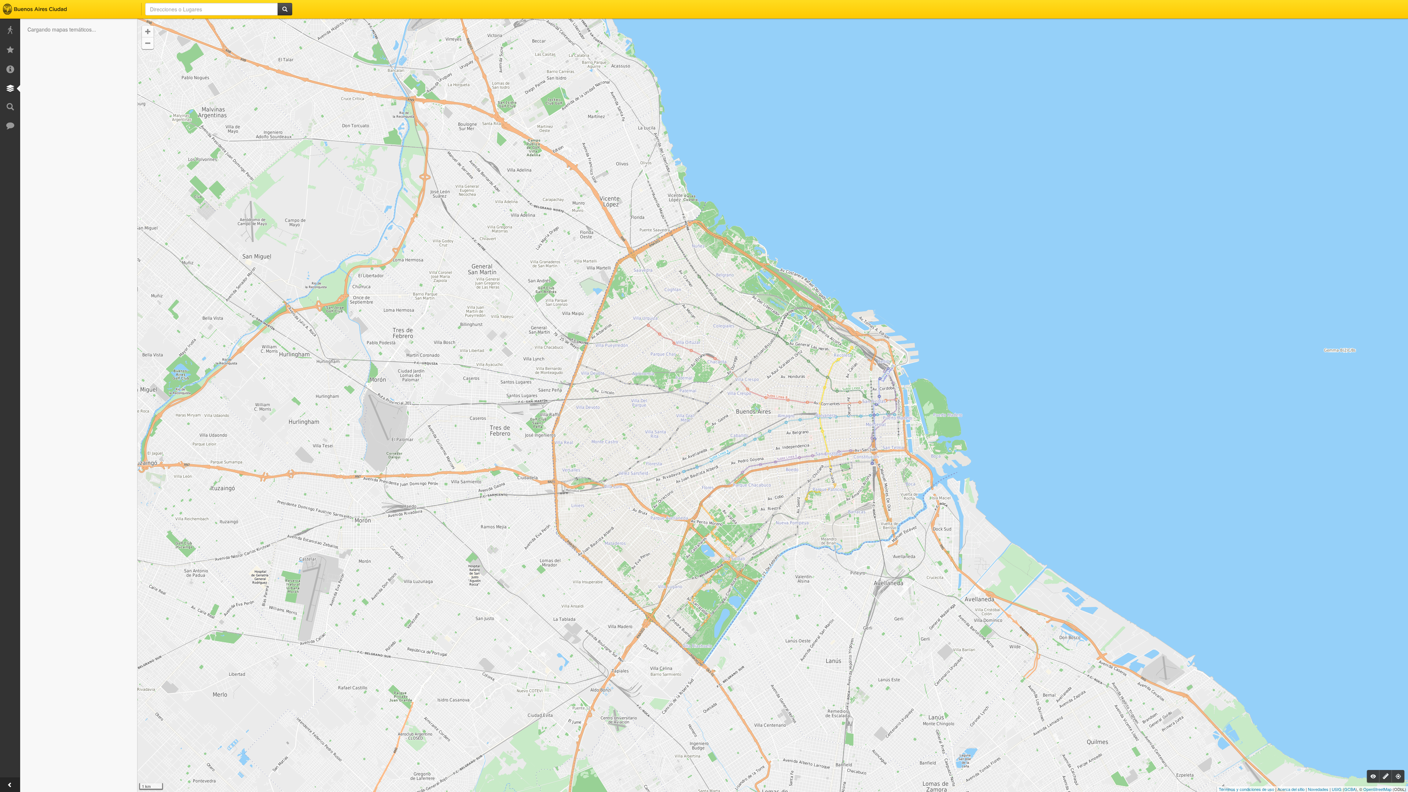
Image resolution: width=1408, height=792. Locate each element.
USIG (1337, 789)
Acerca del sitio (1291, 789)
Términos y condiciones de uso (1246, 789)
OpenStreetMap (1377, 789)
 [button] (147, 31)
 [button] (147, 43)
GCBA (1350, 789)
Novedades (1318, 789)
